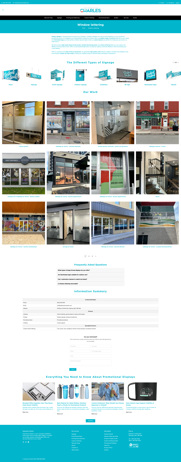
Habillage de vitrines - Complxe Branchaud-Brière (157, 246)
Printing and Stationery (73, 17)
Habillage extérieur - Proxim (157, 146)
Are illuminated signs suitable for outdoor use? (72, 274)
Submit (72, 369)
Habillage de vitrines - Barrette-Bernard (112, 246)
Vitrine (157, 196)
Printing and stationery (78, 438)
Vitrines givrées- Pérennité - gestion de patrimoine (113, 146)
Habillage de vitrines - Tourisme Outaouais (68, 146)
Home (83, 28)
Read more (25, 412)
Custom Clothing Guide (111, 440)
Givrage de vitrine (68, 246)
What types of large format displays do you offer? (74, 270)
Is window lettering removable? (68, 283)
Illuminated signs (150, 84)
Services (126, 17)
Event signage (57, 84)
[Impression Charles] (90, 10)
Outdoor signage (81, 84)
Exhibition (103, 84)
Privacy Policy (108, 447)
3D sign (127, 84)
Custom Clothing (89, 17)
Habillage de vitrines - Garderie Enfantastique (23, 246)
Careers (106, 449)
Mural (11, 84)
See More (90, 420)
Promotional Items (104, 17)
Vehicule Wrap (48, 17)
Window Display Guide (111, 438)
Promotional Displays (110, 443)
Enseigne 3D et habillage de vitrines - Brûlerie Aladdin (24, 196)
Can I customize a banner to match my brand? (72, 279)
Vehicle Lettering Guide (111, 436)
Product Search (108, 434)
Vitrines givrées (23, 146)
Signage (59, 17)
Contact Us (75, 447)
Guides (116, 17)
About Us (107, 445)
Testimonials (75, 449)
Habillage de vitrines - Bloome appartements (68, 196)
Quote (135, 17)
